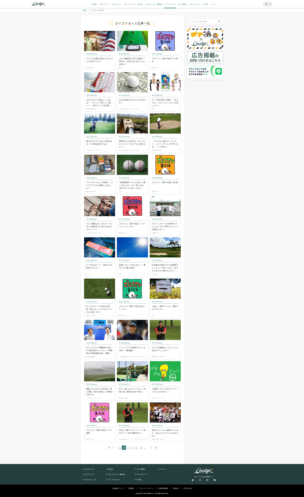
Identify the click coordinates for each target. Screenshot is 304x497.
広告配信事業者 (163, 488)
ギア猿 (138, 479)
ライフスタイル (113, 479)
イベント (163, 469)
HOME (84, 10)
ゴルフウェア (89, 474)
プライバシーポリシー (146, 488)
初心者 (110, 469)
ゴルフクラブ (89, 469)
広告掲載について (118, 488)
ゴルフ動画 (140, 469)
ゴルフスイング (90, 479)
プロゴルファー (142, 474)
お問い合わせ (187, 488)
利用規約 (131, 488)
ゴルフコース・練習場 (116, 474)
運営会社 (176, 488)
